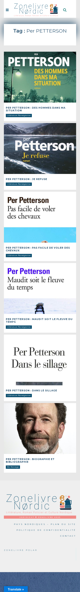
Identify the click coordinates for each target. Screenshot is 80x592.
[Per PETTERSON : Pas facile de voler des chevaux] (40, 217)
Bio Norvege (13, 467)
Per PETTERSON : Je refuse (26, 179)
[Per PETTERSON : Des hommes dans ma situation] (40, 77)
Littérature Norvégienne (19, 115)
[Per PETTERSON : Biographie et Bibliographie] (40, 428)
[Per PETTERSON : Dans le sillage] (40, 360)
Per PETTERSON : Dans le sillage (31, 390)
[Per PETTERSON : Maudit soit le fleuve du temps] (40, 288)
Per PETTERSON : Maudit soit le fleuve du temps (39, 320)
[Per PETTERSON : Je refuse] (40, 148)
